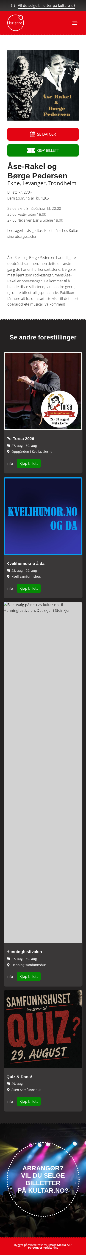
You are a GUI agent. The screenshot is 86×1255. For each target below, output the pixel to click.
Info (9, 463)
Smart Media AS (59, 1245)
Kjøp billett (28, 463)
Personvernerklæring (43, 1247)
